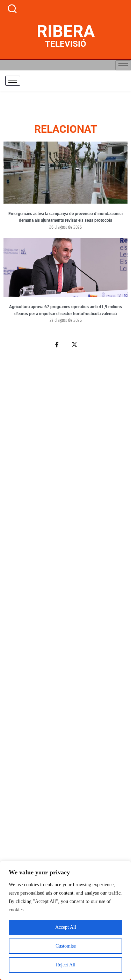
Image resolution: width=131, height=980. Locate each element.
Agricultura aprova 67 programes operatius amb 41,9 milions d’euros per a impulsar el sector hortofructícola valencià (65, 310)
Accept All (65, 927)
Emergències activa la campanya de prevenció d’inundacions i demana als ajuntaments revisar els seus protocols (65, 217)
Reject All (65, 964)
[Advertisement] (65, 647)
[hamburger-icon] (123, 65)
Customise (66, 946)
